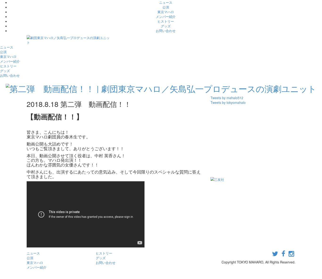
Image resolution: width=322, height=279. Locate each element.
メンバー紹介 (166, 16)
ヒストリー (165, 21)
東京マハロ (165, 11)
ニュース (165, 2)
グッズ (166, 26)
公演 (165, 7)
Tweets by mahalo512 (227, 97)
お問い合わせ (166, 30)
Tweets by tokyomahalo (228, 102)
